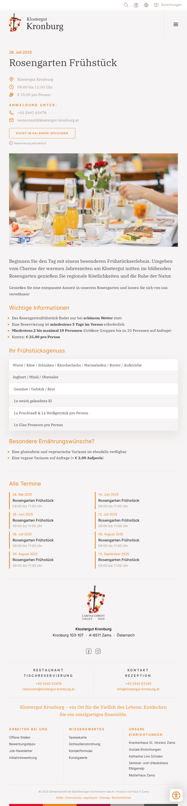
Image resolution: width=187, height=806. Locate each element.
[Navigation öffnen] (175, 24)
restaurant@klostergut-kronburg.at (48, 689)
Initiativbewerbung (23, 758)
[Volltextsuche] (126, 5)
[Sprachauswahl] (146, 5)
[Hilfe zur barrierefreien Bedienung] (136, 5)
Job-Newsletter (20, 751)
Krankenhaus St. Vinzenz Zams (152, 742)
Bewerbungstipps (22, 744)
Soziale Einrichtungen (145, 749)
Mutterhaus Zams (142, 775)
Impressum (90, 797)
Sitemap (104, 797)
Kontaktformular (81, 751)
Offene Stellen (19, 737)
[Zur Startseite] (46, 24)
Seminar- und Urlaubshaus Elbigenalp (148, 765)
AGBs (59, 797)
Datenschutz (73, 797)
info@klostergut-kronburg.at (138, 689)
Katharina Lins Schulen (146, 756)
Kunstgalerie (78, 758)
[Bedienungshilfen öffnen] (176, 795)
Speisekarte (78, 737)
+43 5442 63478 (49, 683)
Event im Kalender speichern (42, 133)
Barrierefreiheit (121, 797)
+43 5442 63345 (138, 683)
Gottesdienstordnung (84, 744)
